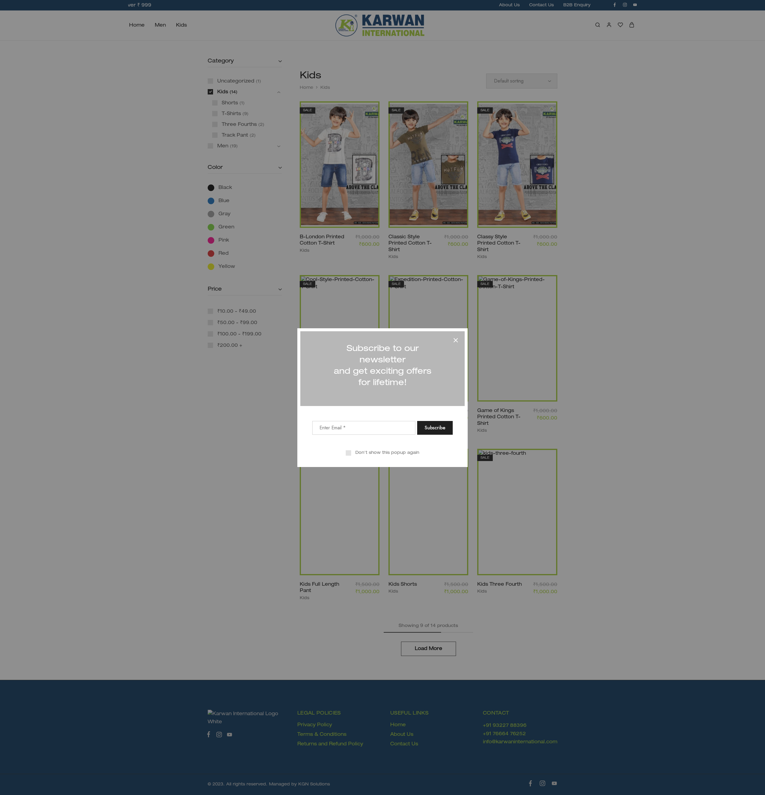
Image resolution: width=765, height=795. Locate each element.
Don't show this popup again (387, 453)
